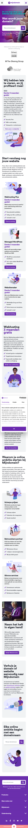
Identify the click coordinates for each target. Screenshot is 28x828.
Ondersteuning (6, 813)
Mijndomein (5, 807)
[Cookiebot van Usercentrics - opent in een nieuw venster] (19, 398)
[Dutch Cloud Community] (14, 69)
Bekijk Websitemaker (12, 652)
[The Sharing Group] (14, 61)
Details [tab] (14, 402)
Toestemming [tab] (5, 402)
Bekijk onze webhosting (11, 364)
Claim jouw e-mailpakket (12, 129)
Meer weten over (7, 801)
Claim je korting (10, 221)
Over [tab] (23, 402)
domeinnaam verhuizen (13, 685)
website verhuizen (10, 687)
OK (14, 428)
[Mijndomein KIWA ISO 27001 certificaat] (14, 54)
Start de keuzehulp (11, 448)
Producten (5, 795)
